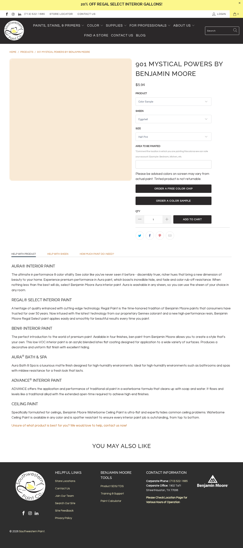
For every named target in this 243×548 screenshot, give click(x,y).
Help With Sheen (57, 254)
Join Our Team (64, 495)
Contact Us (86, 14)
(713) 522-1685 (34, 14)
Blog (141, 35)
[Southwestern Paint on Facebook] (7, 14)
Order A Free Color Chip (173, 188)
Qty (138, 211)
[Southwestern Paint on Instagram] (13, 14)
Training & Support (112, 493)
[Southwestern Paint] (14, 31)
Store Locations (65, 481)
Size (138, 128)
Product (141, 93)
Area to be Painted (172, 151)
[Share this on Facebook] (150, 235)
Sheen (140, 111)
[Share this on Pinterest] (160, 235)
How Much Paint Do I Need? (97, 254)
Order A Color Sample (173, 200)
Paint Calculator (111, 501)
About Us (182, 25)
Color (93, 25)
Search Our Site (65, 503)
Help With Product (23, 254)
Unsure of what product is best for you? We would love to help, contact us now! (69, 425)
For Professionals (148, 25)
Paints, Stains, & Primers (56, 25)
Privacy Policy (63, 518)
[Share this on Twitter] (140, 235)
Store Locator (61, 14)
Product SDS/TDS (112, 486)
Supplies (114, 25)
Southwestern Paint (32, 531)
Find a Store (96, 35)
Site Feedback (64, 510)
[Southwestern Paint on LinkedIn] (19, 14)
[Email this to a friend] (170, 235)
